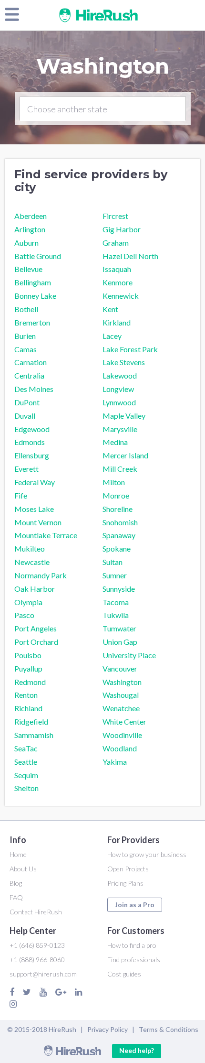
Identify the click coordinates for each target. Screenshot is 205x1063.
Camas (25, 349)
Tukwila (115, 614)
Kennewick (120, 295)
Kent (110, 309)
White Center (124, 721)
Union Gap (119, 641)
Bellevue (28, 268)
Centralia (29, 375)
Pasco (24, 614)
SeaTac (26, 748)
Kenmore (117, 282)
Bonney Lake (35, 295)
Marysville (119, 429)
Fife (20, 495)
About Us (23, 869)
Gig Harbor (121, 229)
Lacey (112, 335)
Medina (115, 441)
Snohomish (120, 522)
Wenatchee (121, 708)
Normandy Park (40, 575)
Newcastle (32, 561)
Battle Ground (37, 255)
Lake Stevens (123, 362)
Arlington (29, 229)
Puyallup (28, 668)
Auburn (26, 242)
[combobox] (102, 109)
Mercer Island (125, 455)
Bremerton (32, 322)
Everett (26, 468)
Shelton (26, 787)
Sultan (112, 561)
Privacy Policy (107, 1029)
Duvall (24, 415)
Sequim (26, 775)
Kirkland (116, 322)
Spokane (116, 548)
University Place (129, 655)
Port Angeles (35, 628)
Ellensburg (31, 455)
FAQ (16, 897)
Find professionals (133, 959)
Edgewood (32, 429)
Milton (113, 482)
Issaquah (116, 268)
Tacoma (115, 602)
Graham (115, 242)
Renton (26, 694)
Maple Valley (123, 415)
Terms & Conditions (168, 1029)
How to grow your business (146, 854)
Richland (28, 708)
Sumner (114, 575)
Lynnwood (119, 402)
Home (18, 854)
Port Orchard (36, 641)
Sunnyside (118, 588)
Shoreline (117, 508)
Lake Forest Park (130, 349)
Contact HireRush (36, 912)
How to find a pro (131, 945)
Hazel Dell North (130, 255)
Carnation (30, 362)
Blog (16, 883)
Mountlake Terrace (45, 535)
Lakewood (119, 375)
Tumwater (119, 628)
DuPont (27, 402)
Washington (122, 681)
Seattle (25, 761)
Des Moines (33, 388)
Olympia (28, 602)
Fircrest (115, 215)
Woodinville (122, 734)
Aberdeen (30, 215)
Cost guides (124, 974)
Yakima (114, 761)
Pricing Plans (125, 883)
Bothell (26, 309)
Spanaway (118, 535)
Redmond (30, 681)
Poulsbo (27, 655)
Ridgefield (31, 721)
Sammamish (33, 734)
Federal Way (34, 482)
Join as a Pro (134, 904)
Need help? (136, 1050)
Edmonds (29, 441)
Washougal (120, 694)
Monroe (115, 495)
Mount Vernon (38, 522)
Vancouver (119, 668)
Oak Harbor (34, 588)
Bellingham (32, 282)
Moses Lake (34, 508)
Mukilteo (29, 548)
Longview (118, 388)
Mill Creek (119, 468)
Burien (25, 335)
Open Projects (128, 869)
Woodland (119, 748)
